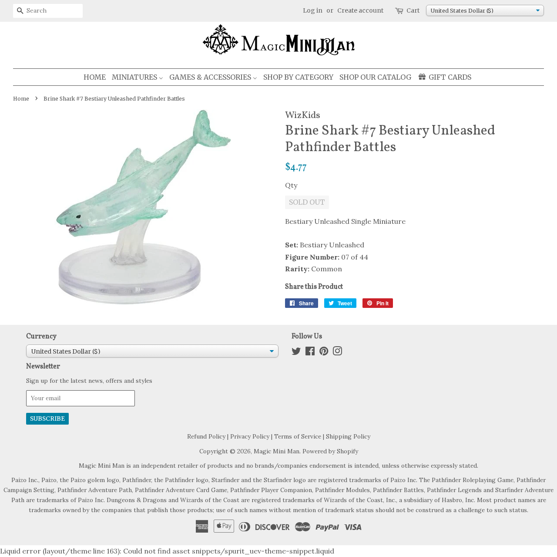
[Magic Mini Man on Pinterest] (324, 353)
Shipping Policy (348, 436)
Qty (291, 185)
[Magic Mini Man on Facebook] (310, 353)
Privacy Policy (249, 436)
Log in (312, 10)
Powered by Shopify (330, 451)
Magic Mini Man (276, 451)
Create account (360, 10)
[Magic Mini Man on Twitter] (296, 353)
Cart (412, 10)
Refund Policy (206, 436)
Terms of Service (297, 436)
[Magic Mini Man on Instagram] (337, 353)
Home (21, 98)
